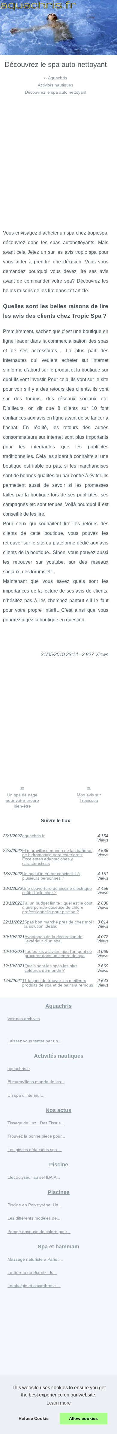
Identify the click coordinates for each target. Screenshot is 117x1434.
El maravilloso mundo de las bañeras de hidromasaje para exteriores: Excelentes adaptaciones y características (57, 857)
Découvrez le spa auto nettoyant (55, 92)
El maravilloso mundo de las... (36, 1081)
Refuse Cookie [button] (34, 1418)
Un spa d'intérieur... (26, 1095)
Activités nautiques (55, 85)
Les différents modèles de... (34, 1218)
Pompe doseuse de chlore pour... (39, 1231)
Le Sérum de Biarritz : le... (32, 1272)
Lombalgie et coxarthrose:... (34, 1285)
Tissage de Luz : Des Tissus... (36, 1122)
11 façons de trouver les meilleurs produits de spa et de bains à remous (57, 982)
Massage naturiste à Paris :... (35, 1259)
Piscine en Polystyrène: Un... (35, 1204)
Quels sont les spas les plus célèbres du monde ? (51, 968)
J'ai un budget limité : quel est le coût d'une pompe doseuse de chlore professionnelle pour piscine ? (57, 907)
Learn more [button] (58, 1402)
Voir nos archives (24, 1018)
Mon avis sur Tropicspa (89, 798)
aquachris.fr (33, 836)
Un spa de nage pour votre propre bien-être (22, 800)
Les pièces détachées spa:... (35, 1149)
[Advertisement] (58, 157)
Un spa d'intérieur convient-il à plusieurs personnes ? (51, 876)
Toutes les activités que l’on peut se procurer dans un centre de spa (58, 953)
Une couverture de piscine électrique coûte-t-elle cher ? (57, 890)
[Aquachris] (58, 27)
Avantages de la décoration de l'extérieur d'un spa (53, 939)
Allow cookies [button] (83, 1418)
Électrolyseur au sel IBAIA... (34, 1177)
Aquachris (57, 77)
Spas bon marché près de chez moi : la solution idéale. (59, 924)
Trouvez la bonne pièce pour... (36, 1136)
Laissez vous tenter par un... (35, 1040)
